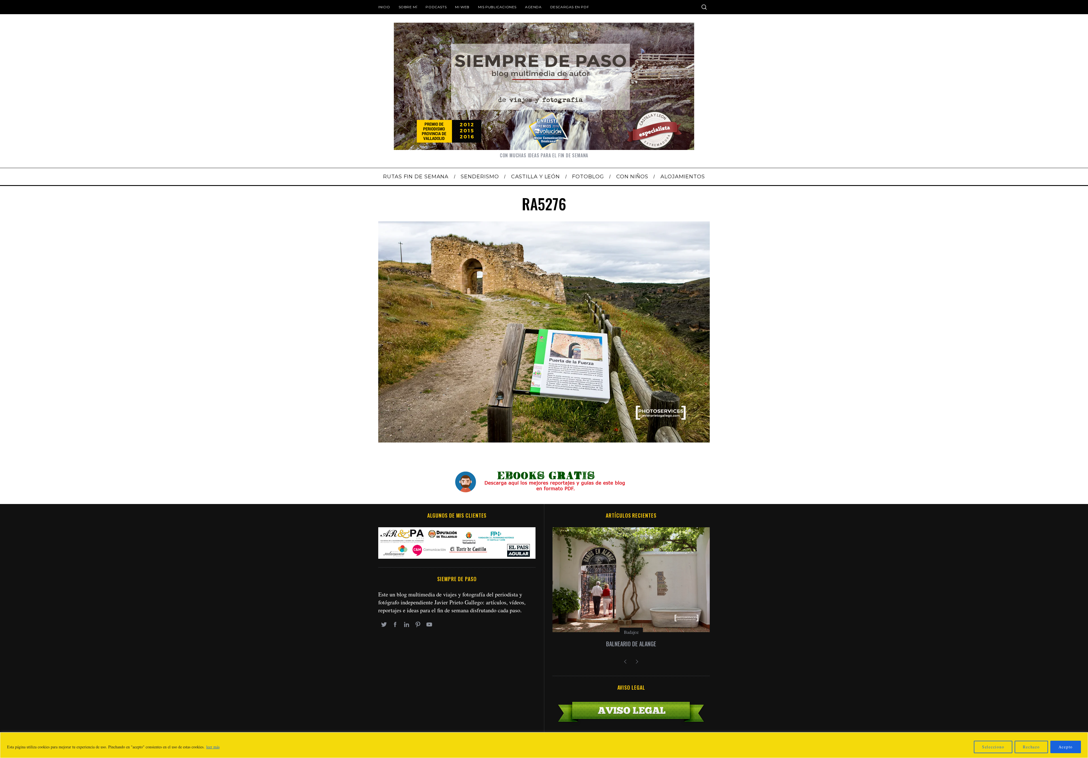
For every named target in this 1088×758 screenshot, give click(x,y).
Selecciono (993, 746)
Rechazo (1031, 746)
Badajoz (631, 632)
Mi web (462, 7)
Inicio (384, 7)
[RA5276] (544, 440)
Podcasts (436, 7)
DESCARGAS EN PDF (569, 7)
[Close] (1082, 737)
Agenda (533, 7)
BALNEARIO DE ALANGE (631, 644)
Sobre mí (408, 7)
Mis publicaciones (497, 7)
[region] (544, 745)
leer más (213, 746)
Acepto (1066, 746)
